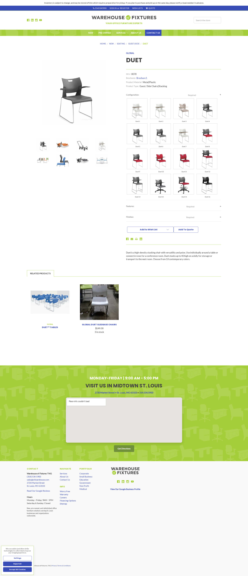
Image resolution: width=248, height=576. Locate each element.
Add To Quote (185, 229)
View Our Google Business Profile (125, 489)
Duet (145, 43)
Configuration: (161, 94)
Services (63, 473)
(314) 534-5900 (34, 476)
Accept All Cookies (17, 569)
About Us (64, 476)
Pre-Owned (104, 32)
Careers (63, 497)
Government (85, 483)
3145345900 (101, 8)
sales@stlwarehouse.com (38, 479)
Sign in (113, 8)
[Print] (136, 239)
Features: (160, 206)
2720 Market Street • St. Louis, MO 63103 (116, 392)
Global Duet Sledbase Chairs (99, 324)
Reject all (17, 564)
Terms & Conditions (64, 565)
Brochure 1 (142, 78)
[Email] (132, 239)
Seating (121, 43)
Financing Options (68, 500)
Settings (17, 558)
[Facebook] (127, 239)
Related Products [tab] (40, 273)
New (91, 32)
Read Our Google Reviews (38, 491)
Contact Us (153, 32)
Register (124, 8)
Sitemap (63, 503)
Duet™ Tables (50, 327)
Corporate (84, 473)
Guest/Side (134, 43)
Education (83, 479)
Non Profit (84, 486)
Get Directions (124, 448)
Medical (83, 489)
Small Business (85, 476)
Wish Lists (137, 8)
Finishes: (160, 217)
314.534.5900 (146, 392)
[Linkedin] (141, 239)
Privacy (54, 565)
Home (103, 43)
